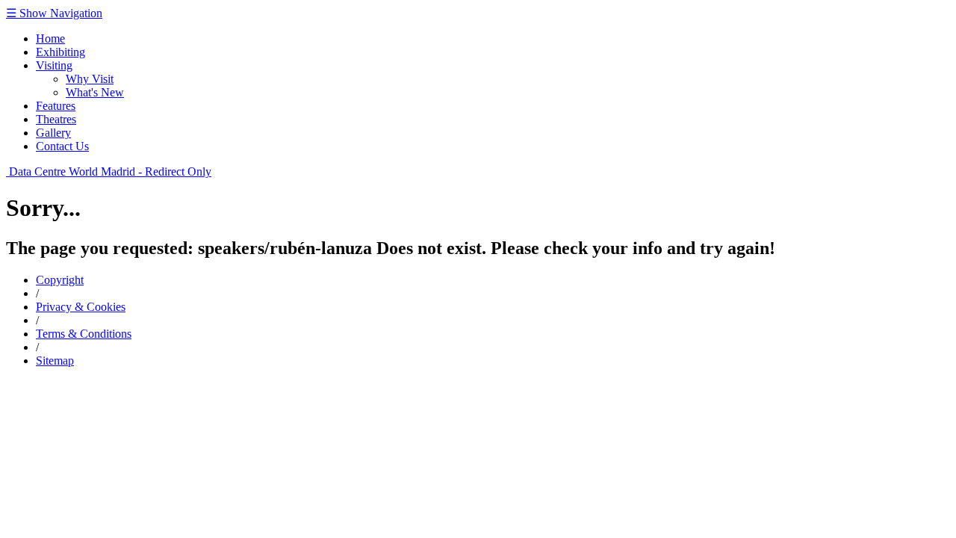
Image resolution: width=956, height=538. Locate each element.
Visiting (54, 65)
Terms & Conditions (83, 333)
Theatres (56, 119)
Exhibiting (60, 52)
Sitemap (55, 360)
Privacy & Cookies (80, 306)
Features (55, 105)
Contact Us (62, 146)
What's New (95, 92)
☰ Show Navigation (54, 13)
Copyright (60, 279)
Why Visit (90, 78)
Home (50, 38)
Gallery (53, 132)
